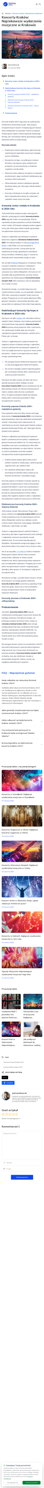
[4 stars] (13, 1114)
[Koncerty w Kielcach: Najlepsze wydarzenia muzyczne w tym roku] (22, 922)
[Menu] (36, 4)
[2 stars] (6, 1114)
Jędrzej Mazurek (13, 65)
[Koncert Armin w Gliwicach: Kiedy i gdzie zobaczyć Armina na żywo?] (22, 886)
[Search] (40, 4)
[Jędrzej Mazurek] (4, 66)
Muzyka (8, 13)
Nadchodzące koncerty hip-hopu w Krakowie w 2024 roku (22, 89)
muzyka (19, 318)
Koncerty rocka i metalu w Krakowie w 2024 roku (22, 82)
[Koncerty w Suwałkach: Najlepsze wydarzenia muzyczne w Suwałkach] (22, 780)
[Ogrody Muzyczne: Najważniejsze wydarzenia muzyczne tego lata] (22, 957)
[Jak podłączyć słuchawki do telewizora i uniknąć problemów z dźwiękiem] (32, 1029)
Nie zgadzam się (12, 1482)
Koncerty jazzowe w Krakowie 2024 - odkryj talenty (23, 107)
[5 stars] (16, 1114)
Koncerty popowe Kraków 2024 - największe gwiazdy (23, 95)
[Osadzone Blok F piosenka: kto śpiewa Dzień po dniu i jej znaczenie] (11, 1001)
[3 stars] (9, 1114)
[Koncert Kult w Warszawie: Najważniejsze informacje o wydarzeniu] (11, 1029)
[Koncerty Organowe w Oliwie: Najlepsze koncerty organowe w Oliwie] (22, 816)
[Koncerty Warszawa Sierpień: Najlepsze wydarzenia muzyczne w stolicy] (22, 851)
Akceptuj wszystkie (31, 1482)
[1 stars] (3, 1114)
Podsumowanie (11, 113)
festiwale (14, 263)
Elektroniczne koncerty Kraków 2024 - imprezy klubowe (21, 101)
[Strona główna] (2, 13)
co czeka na (21, 552)
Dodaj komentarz (22, 1177)
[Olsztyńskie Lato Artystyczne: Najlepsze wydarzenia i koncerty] (32, 1001)
